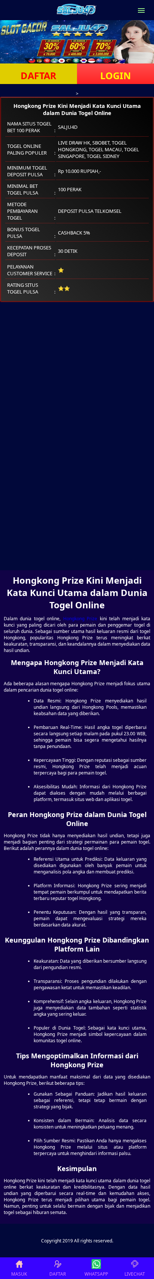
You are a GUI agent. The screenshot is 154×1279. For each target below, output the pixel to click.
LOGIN (115, 75)
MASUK (19, 1274)
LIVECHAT (134, 1274)
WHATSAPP (96, 1274)
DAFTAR (38, 75)
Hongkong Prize (80, 618)
